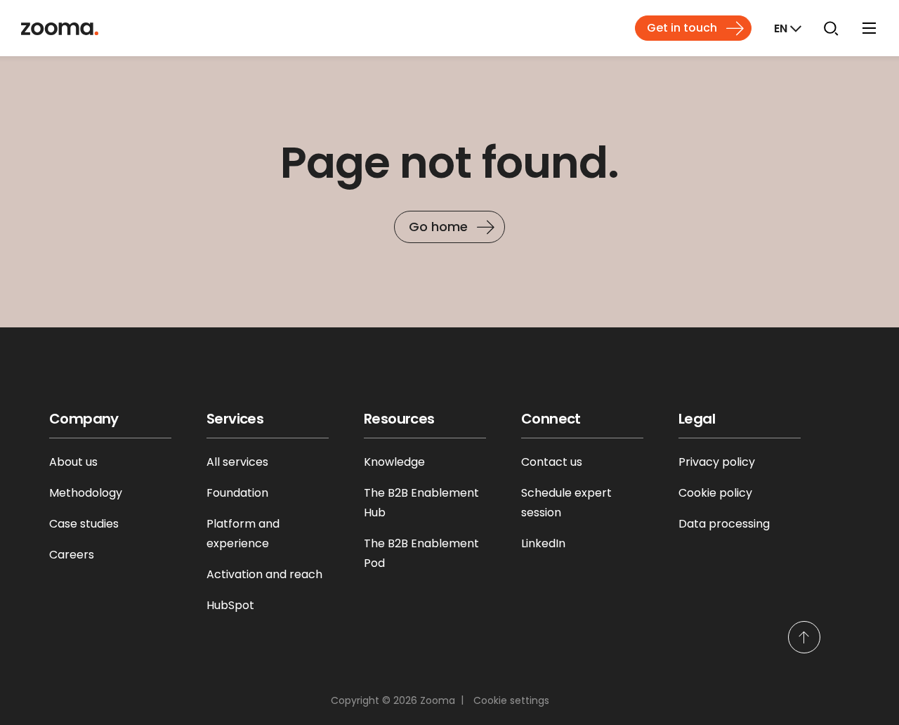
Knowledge (394, 462)
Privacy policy (716, 462)
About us (73, 462)
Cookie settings (511, 700)
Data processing (724, 524)
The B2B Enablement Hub (421, 503)
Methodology (85, 493)
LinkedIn (543, 543)
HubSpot (230, 605)
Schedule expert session (566, 503)
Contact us (551, 462)
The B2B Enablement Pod (421, 553)
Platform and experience (243, 533)
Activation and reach (264, 574)
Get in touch (682, 28)
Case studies (84, 524)
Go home (438, 226)
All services (237, 462)
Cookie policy (715, 493)
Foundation (237, 493)
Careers (71, 555)
